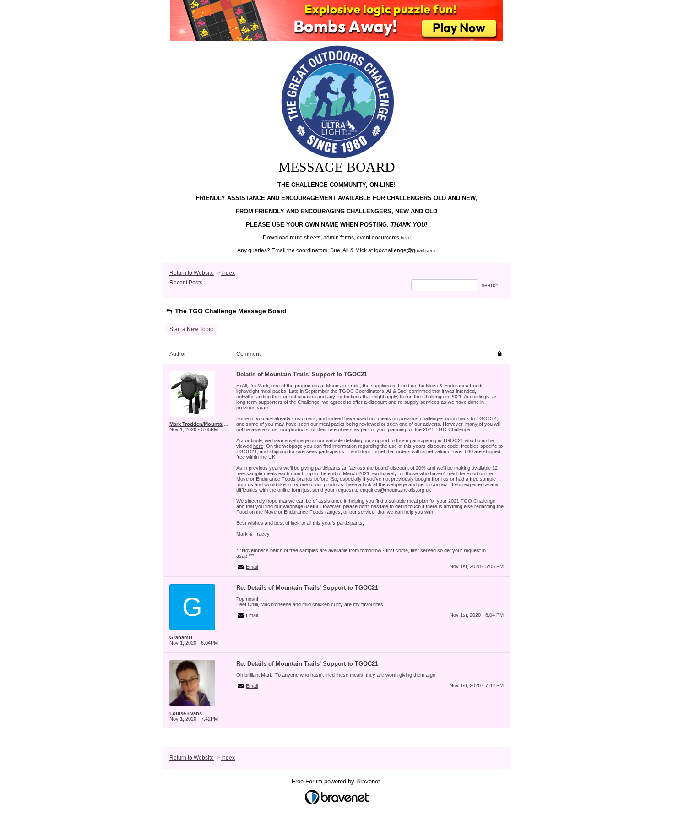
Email (252, 567)
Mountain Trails (343, 385)
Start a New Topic (191, 329)
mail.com (425, 250)
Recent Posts (185, 282)
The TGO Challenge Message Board (230, 311)
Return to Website (191, 273)
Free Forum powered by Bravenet (337, 781)
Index (228, 273)
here (406, 237)
